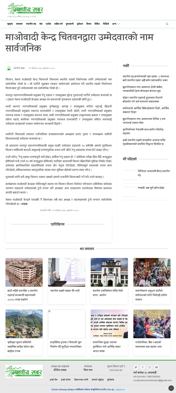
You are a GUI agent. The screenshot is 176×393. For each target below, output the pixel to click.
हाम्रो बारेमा (66, 379)
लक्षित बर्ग (58, 23)
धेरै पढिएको (130, 159)
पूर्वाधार (80, 23)
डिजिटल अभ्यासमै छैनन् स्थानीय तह (154, 173)
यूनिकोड (110, 379)
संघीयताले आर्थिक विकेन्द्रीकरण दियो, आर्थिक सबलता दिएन (146, 111)
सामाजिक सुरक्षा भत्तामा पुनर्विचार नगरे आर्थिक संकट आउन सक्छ (107, 347)
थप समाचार (87, 249)
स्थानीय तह (31, 23)
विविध (97, 23)
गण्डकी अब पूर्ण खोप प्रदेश (151, 188)
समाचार (19, 23)
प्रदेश (48, 23)
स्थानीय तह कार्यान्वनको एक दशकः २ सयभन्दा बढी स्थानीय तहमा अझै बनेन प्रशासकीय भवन (146, 79)
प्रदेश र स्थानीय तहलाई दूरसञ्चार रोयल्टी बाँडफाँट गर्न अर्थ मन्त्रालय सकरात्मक (143, 100)
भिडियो (106, 23)
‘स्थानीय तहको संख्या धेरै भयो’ (65, 291)
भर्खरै (126, 66)
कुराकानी (70, 23)
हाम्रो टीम (53, 379)
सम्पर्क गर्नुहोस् (98, 379)
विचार (88, 23)
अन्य (114, 23)
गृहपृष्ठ (10, 23)
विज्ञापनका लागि (81, 379)
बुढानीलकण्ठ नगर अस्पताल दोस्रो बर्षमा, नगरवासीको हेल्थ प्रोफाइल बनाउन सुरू (143, 89)
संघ (40, 23)
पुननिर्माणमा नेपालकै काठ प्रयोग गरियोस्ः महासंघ (143, 132)
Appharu (120, 390)
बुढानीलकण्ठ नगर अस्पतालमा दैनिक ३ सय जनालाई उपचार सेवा (144, 121)
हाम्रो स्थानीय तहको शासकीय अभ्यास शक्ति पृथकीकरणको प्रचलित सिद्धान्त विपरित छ (144, 142)
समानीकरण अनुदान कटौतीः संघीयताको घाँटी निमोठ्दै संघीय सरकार (151, 295)
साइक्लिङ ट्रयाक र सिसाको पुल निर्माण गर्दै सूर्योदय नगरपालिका (66, 345)
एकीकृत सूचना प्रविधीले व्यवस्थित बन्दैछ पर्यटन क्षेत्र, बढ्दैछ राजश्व (21, 347)
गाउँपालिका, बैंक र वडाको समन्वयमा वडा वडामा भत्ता (148, 345)
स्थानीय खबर (19, 68)
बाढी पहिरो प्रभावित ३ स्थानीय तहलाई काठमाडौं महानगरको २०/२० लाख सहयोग (23, 295)
